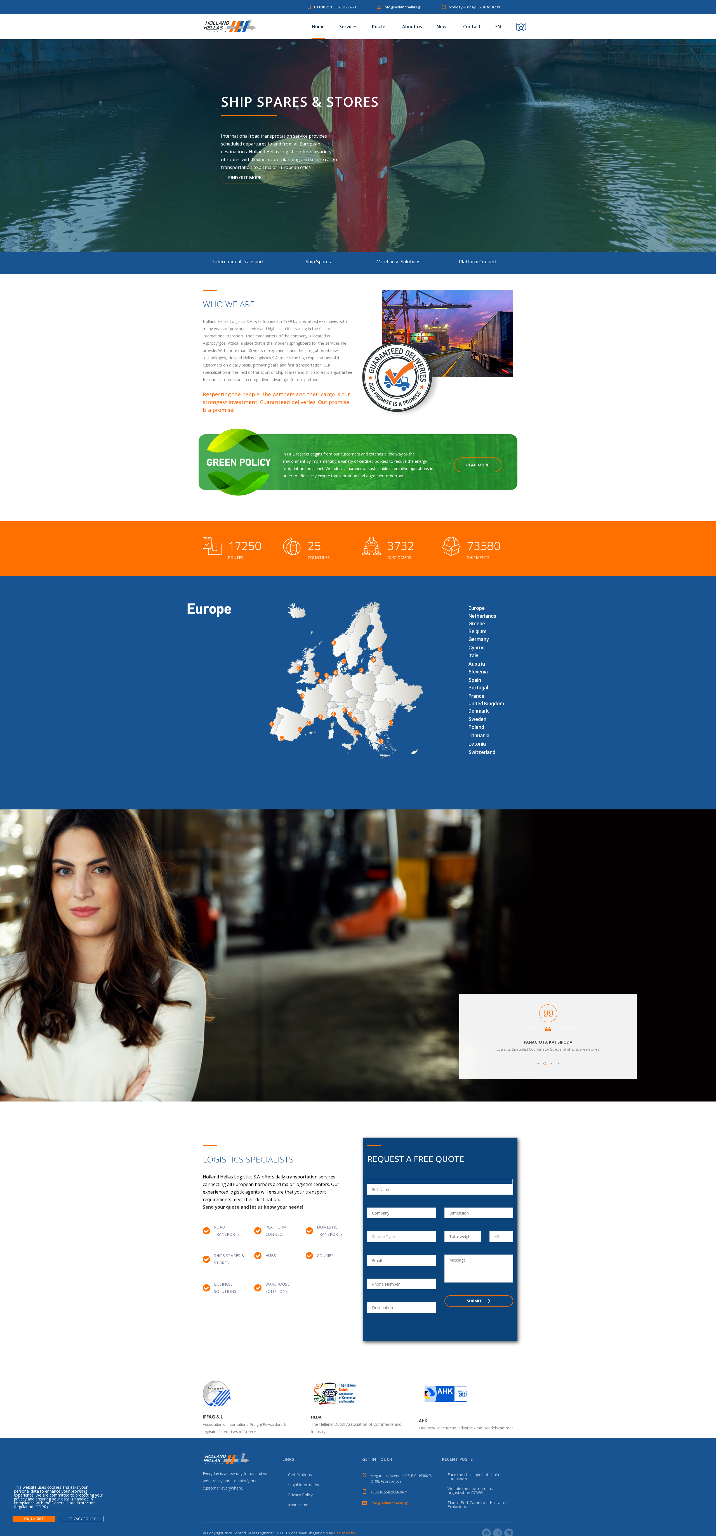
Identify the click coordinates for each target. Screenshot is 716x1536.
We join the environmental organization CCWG (471, 1490)
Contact (472, 27)
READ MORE (477, 465)
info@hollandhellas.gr (389, 1503)
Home (318, 27)
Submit (475, 1301)
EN (498, 27)
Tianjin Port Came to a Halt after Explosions (477, 1504)
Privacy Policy (300, 1494)
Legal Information (304, 1484)
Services (348, 27)
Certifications (300, 1474)
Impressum (298, 1504)
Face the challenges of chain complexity (473, 1476)
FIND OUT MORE (245, 177)
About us (412, 27)
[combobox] (401, 1236)
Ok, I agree (34, 1518)
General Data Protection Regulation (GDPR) (55, 1504)
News (443, 27)
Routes (380, 27)
